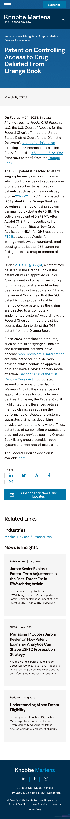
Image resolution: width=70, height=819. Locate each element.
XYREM (21, 196)
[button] (63, 19)
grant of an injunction (38, 143)
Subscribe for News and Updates (38, 494)
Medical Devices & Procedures (28, 537)
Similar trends (53, 354)
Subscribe (54, 4)
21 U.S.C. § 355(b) (28, 265)
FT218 (9, 236)
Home (7, 36)
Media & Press (43, 787)
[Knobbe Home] (35, 770)
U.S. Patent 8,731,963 (47, 153)
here (22, 458)
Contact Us (24, 787)
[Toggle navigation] (7, 4)
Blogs (42, 36)
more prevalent (29, 354)
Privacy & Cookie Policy (28, 793)
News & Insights (25, 36)
